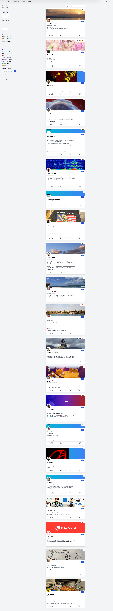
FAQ (2, 75)
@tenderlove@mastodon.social (51, 25)
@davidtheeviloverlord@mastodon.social (53, 484)
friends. (10, 79)
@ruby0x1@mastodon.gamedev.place (52, 382)
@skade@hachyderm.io (50, 433)
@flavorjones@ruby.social (50, 595)
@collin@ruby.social (50, 320)
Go (14, 71)
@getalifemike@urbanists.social (51, 565)
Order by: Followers (75, 6)
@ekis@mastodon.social (50, 56)
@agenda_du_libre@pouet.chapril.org (52, 512)
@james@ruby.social (50, 86)
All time (83, 6)
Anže (6, 79)
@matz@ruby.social (50, 200)
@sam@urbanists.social (50, 226)
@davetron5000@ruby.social (51, 293)
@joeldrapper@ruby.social (50, 354)
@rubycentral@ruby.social (50, 538)
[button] (5, 23)
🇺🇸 (106, 1)
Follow (83, 21)
